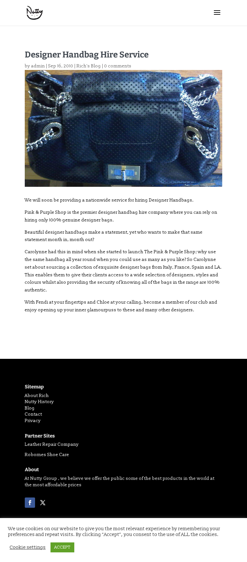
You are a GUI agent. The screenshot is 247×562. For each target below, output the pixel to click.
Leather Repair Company (52, 444)
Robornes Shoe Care (47, 454)
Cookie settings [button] (28, 547)
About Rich (37, 395)
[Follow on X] (43, 502)
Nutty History (39, 401)
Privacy (33, 420)
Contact (33, 414)
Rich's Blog (89, 66)
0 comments (118, 66)
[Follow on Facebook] (30, 502)
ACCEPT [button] (62, 547)
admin (38, 66)
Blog (30, 408)
